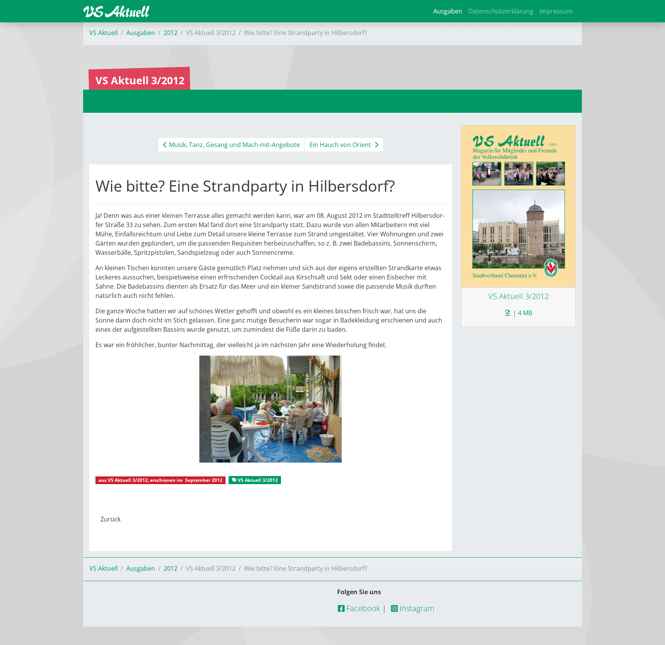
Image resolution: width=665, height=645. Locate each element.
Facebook (362, 608)
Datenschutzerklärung (500, 11)
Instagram (416, 608)
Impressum (556, 11)
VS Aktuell (103, 32)
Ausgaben (447, 11)
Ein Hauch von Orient (341, 144)
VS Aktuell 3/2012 (128, 480)
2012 (170, 32)
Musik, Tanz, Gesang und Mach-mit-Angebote (233, 144)
